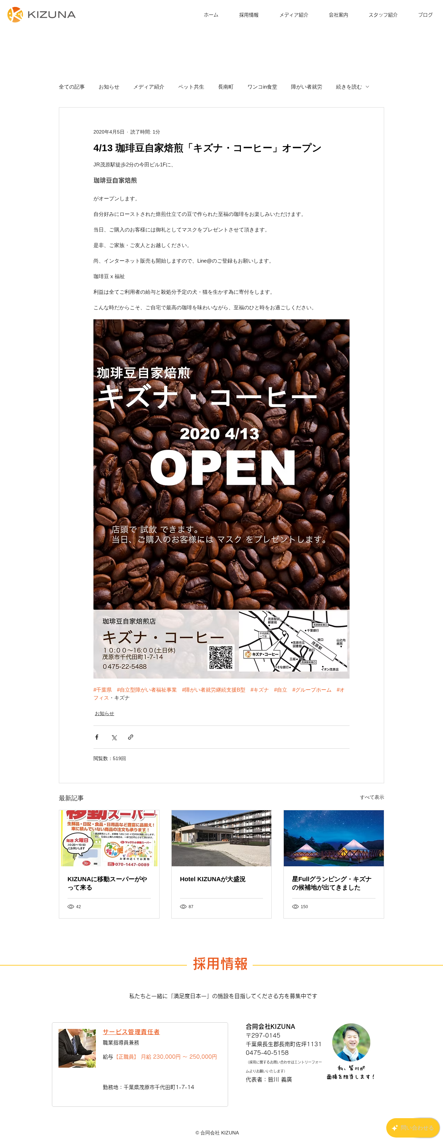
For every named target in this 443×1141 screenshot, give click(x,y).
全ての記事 (72, 87)
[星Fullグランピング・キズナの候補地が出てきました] (334, 838)
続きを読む (349, 87)
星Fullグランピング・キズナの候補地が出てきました (332, 883)
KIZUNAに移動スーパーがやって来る (107, 883)
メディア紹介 (148, 87)
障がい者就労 (306, 87)
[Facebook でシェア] (96, 737)
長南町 (226, 87)
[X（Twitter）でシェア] (113, 737)
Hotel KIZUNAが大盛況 (213, 879)
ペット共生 (191, 87)
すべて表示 (372, 797)
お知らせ (109, 87)
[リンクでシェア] (130, 737)
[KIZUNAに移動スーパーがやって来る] (109, 838)
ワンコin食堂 (262, 87)
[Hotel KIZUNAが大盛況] (222, 838)
